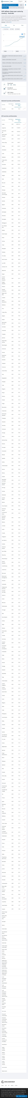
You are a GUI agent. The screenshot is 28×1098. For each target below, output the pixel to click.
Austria (3, 662)
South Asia (4, 942)
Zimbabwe (4, 149)
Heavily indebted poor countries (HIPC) (4, 1001)
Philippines (4, 713)
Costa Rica (4, 901)
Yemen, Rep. (4, 142)
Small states (4, 928)
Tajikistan (4, 157)
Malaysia (3, 761)
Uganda (3, 458)
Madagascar (4, 222)
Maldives (3, 816)
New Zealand (4, 617)
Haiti (3, 179)
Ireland (3, 728)
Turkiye (3, 146)
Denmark (4, 783)
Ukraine (3, 197)
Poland (3, 399)
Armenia (3, 425)
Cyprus (3, 731)
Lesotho (3, 297)
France (3, 797)
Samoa (3, 469)
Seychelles (4, 673)
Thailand (3, 363)
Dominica (4, 872)
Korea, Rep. (4, 775)
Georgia (3, 432)
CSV (8, 84)
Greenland (4, 451)
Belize (3, 658)
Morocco (3, 602)
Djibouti (3, 764)
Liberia (3, 620)
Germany (4, 639)
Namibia (3, 359)
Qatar (3, 854)
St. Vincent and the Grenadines (4, 647)
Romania (4, 215)
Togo (3, 677)
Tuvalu (3, 436)
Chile (3, 385)
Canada (3, 635)
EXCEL (14, 84)
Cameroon (4, 569)
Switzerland (4, 835)
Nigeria (3, 315)
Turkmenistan (4, 465)
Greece (3, 695)
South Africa (4, 370)
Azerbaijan (4, 211)
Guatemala (4, 410)
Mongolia (4, 248)
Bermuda (4, 573)
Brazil (3, 237)
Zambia (3, 201)
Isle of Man (4, 551)
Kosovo (3, 396)
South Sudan (4, 233)
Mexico (3, 472)
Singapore (4, 536)
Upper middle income (3, 1049)
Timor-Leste (4, 823)
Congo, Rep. (4, 312)
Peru (3, 308)
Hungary (3, 381)
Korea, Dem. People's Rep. (4, 917)
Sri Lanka (4, 255)
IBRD (2, 1085)
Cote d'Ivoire (4, 717)
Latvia (3, 529)
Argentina (4, 127)
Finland (3, 772)
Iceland (3, 476)
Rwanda (3, 839)
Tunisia (3, 352)
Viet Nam (4, 326)
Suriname (4, 164)
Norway (3, 487)
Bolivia (3, 502)
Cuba (3, 153)
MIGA (12, 1085)
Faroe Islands (4, 505)
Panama (3, 850)
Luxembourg (4, 565)
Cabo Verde (4, 691)
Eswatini (3, 669)
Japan (3, 801)
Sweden (3, 724)
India (3, 846)
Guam (3, 598)
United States (4, 680)
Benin (3, 757)
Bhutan (3, 454)
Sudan (3, 124)
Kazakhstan (4, 168)
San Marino (4, 540)
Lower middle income (3, 1063)
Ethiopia (3, 190)
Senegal (3, 666)
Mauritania (4, 407)
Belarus (3, 522)
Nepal (3, 274)
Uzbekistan (4, 171)
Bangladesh (4, 378)
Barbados (4, 861)
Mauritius (4, 555)
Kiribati (3, 491)
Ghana (3, 186)
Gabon (3, 319)
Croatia (3, 533)
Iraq (3, 374)
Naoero (3, 286)
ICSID (16, 1085)
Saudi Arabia (4, 905)
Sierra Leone (4, 259)
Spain (3, 706)
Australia (3, 108)
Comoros (4, 367)
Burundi (3, 182)
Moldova (3, 304)
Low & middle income (3, 1058)
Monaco (3, 808)
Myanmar (4, 270)
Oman (3, 843)
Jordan (3, 868)
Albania (3, 628)
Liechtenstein (4, 883)
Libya (3, 244)
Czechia (3, 544)
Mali (3, 613)
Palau (3, 655)
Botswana (4, 494)
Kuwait (3, 779)
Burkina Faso (4, 440)
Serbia (3, 462)
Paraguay (4, 418)
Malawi (3, 230)
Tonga (3, 403)
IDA (6, 1085)
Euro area (4, 1011)
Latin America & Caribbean (4, 987)
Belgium (3, 702)
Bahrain (3, 750)
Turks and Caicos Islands (4, 828)
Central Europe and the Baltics (4, 1040)
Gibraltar (4, 921)
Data (12, 1)
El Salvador (4, 651)
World (3, 925)
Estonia (3, 443)
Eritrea (3, 894)
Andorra (3, 595)
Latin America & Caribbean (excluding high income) (4, 993)
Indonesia (4, 348)
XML (11, 84)
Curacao (3, 525)
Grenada (3, 447)
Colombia (4, 330)
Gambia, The (4, 266)
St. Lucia (3, 739)
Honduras (4, 208)
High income (4, 1071)
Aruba (3, 742)
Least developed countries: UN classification (4, 980)
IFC (8, 1085)
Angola (3, 175)
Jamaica (3, 337)
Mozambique (4, 558)
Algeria (3, 204)
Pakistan (3, 252)
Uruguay (3, 334)
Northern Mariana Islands (4, 518)
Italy (3, 768)
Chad (3, 710)
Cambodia (4, 584)
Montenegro (4, 345)
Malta (3, 721)
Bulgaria (3, 389)
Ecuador (3, 819)
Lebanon (3, 138)
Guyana (3, 909)
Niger (3, 624)
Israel (3, 699)
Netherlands (4, 606)
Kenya (3, 392)
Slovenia (3, 580)
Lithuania (4, 429)
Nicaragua (4, 219)
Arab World (4, 1044)
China (3, 865)
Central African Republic (3, 278)
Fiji (2, 794)
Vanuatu (3, 879)
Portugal (3, 609)
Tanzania (3, 421)
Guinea (3, 241)
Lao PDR (3, 263)
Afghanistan (4, 746)
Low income (4, 1067)
